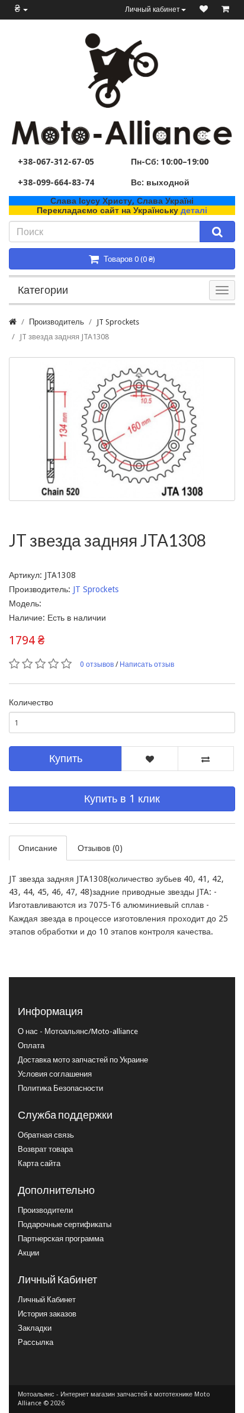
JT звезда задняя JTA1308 (64, 336)
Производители (45, 1210)
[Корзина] (225, 9)
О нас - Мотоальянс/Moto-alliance (78, 1031)
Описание (37, 848)
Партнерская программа (61, 1238)
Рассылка (35, 1342)
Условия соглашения (55, 1074)
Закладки (35, 1328)
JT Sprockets (118, 321)
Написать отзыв (147, 664)
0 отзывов (97, 664)
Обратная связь (46, 1135)
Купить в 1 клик (122, 798)
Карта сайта (39, 1163)
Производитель (56, 321)
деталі (194, 210)
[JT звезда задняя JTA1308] (122, 429)
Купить (65, 758)
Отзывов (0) (100, 848)
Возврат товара (45, 1149)
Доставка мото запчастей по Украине (83, 1059)
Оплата (31, 1045)
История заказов (47, 1313)
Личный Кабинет (47, 1299)
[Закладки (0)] (204, 9)
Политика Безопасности (60, 1088)
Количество (31, 702)
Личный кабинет (152, 9)
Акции (28, 1252)
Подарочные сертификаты (64, 1224)
